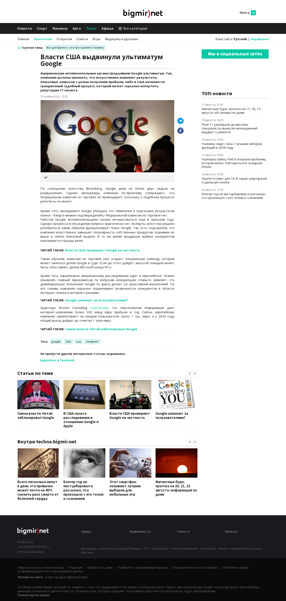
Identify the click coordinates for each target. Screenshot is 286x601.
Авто (77, 28)
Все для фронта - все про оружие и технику (75, 47)
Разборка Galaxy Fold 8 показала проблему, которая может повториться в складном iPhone (234, 163)
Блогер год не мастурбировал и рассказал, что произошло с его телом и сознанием (83, 490)
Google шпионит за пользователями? (96, 300)
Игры (96, 39)
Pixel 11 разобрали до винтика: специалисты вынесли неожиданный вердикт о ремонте (229, 128)
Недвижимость (140, 531)
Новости (24, 28)
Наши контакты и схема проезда (40, 567)
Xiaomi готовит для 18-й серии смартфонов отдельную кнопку (234, 180)
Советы (82, 39)
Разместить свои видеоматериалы (142, 567)
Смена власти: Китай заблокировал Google (101, 329)
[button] (189, 373)
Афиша (107, 28)
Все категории (135, 28)
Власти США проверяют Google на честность (102, 250)
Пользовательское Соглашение (195, 567)
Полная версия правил (33, 595)
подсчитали (99, 308)
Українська (259, 39)
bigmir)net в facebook (57, 360)
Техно (91, 28)
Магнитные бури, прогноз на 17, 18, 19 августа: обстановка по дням (231, 111)
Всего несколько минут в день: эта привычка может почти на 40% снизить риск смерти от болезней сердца (38, 490)
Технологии (42, 39)
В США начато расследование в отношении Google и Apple (81, 419)
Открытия (64, 39)
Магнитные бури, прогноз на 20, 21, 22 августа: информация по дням (176, 488)
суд (78, 341)
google (56, 341)
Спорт (42, 28)
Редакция (75, 567)
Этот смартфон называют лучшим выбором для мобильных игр (125, 488)
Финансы (60, 28)
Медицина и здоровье (121, 39)
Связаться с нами (99, 567)
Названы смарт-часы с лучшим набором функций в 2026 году (232, 146)
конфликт (92, 341)
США (68, 341)
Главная (23, 39)
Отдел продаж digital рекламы (66, 577)
